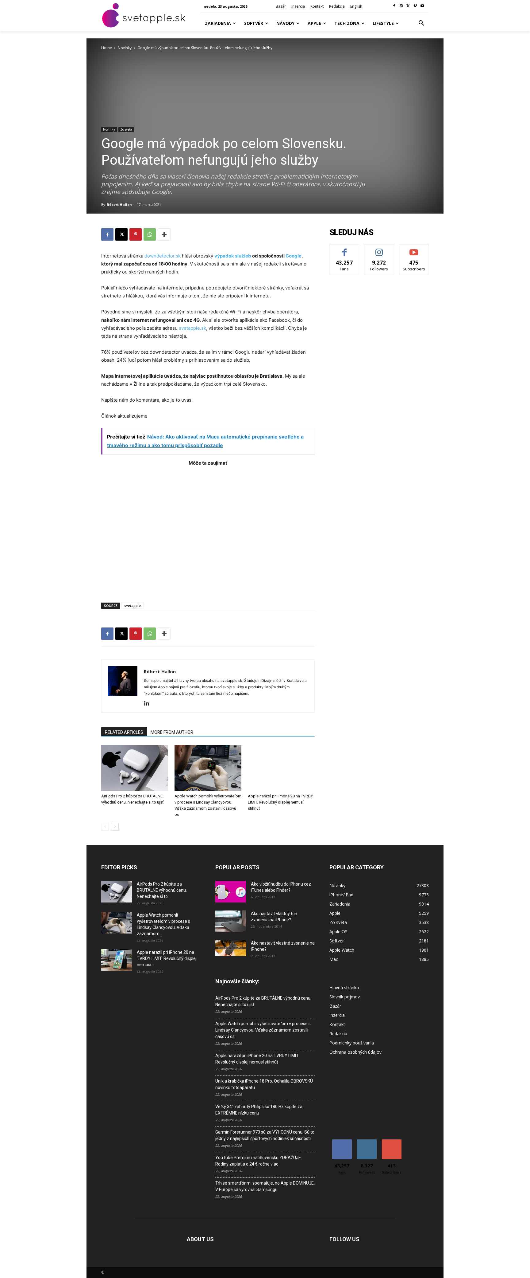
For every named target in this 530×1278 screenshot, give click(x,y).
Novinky (125, 47)
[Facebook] (394, 6)
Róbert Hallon (119, 204)
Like (344, 249)
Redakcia (338, 1033)
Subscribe (414, 249)
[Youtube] (422, 6)
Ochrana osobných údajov (355, 1052)
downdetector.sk (163, 256)
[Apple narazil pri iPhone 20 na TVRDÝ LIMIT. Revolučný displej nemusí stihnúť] (281, 768)
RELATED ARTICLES (124, 732)
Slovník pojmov (344, 997)
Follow (379, 249)
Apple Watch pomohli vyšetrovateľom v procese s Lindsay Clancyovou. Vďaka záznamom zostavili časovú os (263, 1030)
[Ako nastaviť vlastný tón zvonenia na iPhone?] (230, 921)
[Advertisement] (208, 531)
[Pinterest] (135, 234)
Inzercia (337, 1015)
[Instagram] (401, 6)
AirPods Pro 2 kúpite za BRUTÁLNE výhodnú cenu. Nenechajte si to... (162, 890)
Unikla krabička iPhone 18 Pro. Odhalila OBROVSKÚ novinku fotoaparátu (264, 1084)
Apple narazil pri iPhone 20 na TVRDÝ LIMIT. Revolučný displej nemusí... (167, 958)
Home (106, 47)
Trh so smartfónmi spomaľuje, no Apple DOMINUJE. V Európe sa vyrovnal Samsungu (265, 1186)
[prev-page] (105, 827)
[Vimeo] (415, 6)
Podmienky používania (351, 1043)
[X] (408, 6)
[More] (164, 234)
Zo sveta (126, 129)
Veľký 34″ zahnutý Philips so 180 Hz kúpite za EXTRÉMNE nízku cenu (258, 1109)
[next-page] (115, 827)
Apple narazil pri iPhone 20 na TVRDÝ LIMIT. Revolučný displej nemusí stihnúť (280, 802)
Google (293, 256)
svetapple (132, 605)
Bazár (335, 1006)
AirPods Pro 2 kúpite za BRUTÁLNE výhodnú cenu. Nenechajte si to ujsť (263, 1001)
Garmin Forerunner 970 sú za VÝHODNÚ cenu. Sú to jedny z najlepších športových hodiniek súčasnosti (264, 1135)
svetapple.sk (192, 328)
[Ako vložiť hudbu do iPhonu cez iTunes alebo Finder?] (230, 891)
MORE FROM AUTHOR (172, 732)
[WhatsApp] (150, 234)
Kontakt (337, 1024)
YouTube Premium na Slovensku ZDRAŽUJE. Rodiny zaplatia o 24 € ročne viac (258, 1160)
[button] (421, 23)
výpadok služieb (232, 256)
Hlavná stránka (344, 987)
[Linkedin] (149, 703)
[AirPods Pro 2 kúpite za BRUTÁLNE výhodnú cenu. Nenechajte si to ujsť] (134, 768)
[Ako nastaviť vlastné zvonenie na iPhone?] (230, 948)
